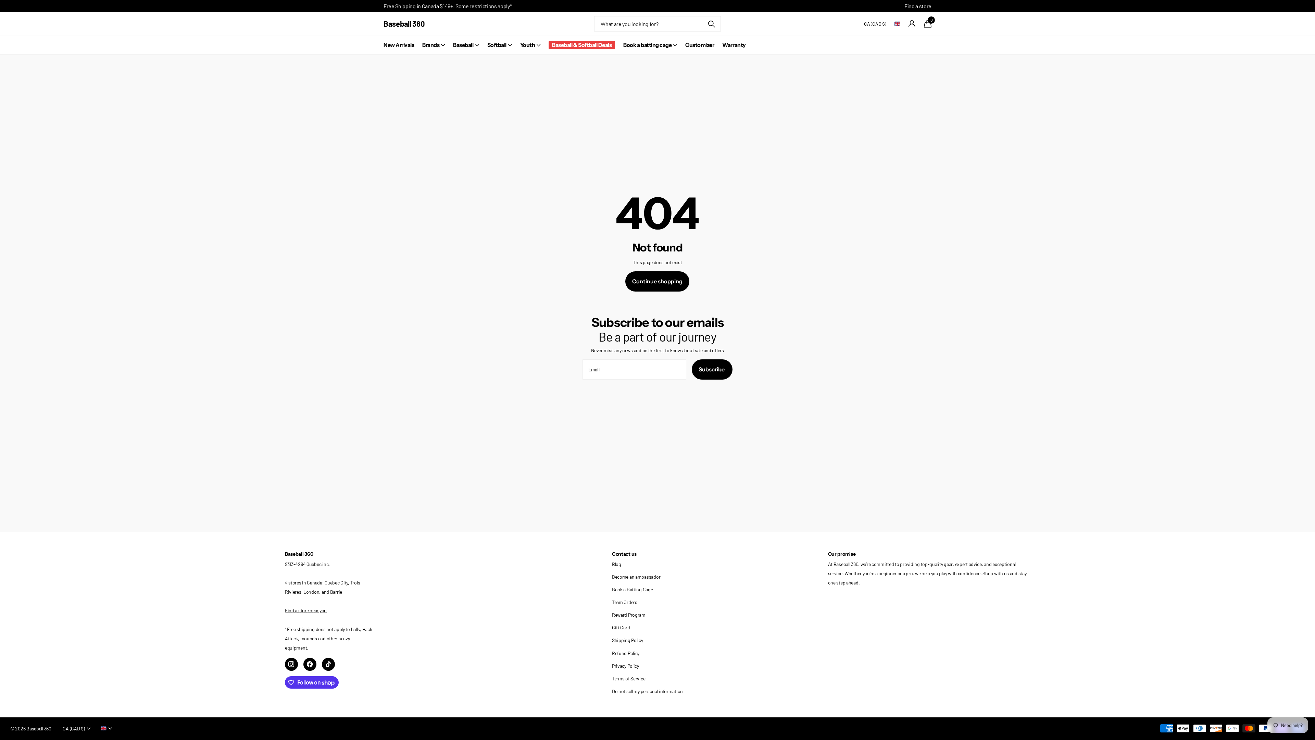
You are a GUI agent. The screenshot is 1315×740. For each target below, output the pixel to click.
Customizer (699, 44)
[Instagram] (291, 664)
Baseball (463, 44)
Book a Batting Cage (632, 589)
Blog (616, 564)
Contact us (624, 554)
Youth (527, 44)
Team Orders (624, 602)
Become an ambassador (636, 577)
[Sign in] (912, 24)
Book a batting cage (647, 44)
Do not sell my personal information (647, 691)
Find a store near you (306, 610)
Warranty (734, 44)
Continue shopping (657, 281)
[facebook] (309, 664)
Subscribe (712, 369)
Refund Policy (625, 653)
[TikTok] (328, 664)
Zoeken (711, 24)
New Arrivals (399, 44)
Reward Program (629, 615)
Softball (496, 44)
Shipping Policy (627, 640)
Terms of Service (629, 678)
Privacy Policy (625, 666)
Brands (430, 44)
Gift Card (621, 627)
